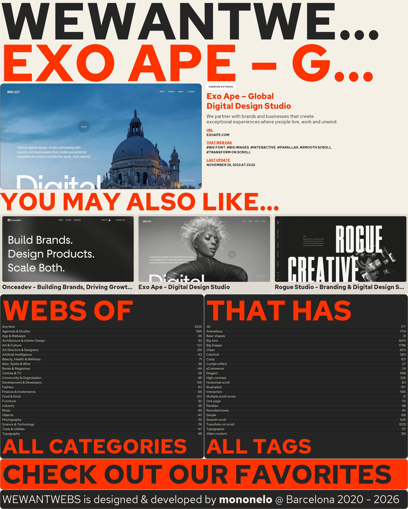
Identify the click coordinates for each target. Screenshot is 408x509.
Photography (11, 420)
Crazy (210, 359)
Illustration (214, 387)
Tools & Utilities (13, 429)
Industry (8, 406)
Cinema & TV (11, 373)
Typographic (215, 429)
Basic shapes (215, 336)
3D (208, 327)
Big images (239, 147)
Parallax (289, 147)
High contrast (216, 378)
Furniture (9, 401)
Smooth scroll (316, 147)
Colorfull (212, 354)
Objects (7, 415)
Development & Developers (22, 382)
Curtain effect (216, 364)
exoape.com (217, 135)
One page (213, 401)
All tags (258, 446)
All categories (94, 446)
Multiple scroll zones (221, 396)
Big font (217, 147)
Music (6, 410)
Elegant (212, 373)
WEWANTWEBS (204, 21)
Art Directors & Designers (20, 350)
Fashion (8, 387)
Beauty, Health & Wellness (21, 359)
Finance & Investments (18, 392)
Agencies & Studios (221, 86)
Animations (214, 331)
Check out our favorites (197, 474)
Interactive (264, 147)
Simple (211, 415)
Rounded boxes (217, 410)
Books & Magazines (16, 368)
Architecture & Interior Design (23, 340)
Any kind (8, 327)
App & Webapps (13, 336)
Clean (210, 350)
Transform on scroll (230, 152)
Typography (11, 434)
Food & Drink (11, 396)
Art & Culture (11, 345)
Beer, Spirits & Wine (16, 364)
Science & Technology (18, 424)
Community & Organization (21, 378)
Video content (216, 434)
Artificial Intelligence (17, 354)
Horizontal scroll (218, 382)
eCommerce (215, 368)
